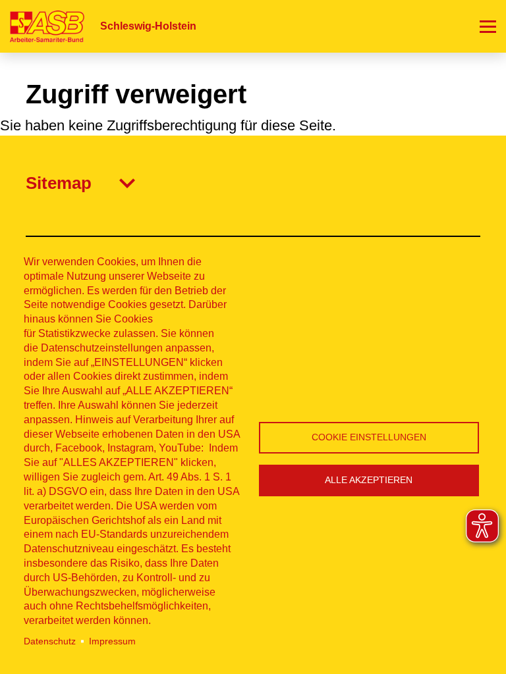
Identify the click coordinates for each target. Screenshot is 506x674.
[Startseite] (42, 26)
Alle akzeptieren (368, 480)
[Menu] (488, 26)
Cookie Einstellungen (369, 437)
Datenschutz (50, 641)
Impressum (112, 641)
